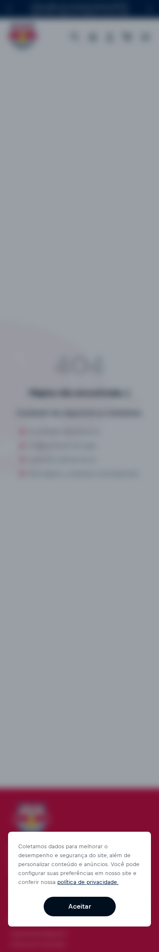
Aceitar (79, 906)
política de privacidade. (88, 882)
